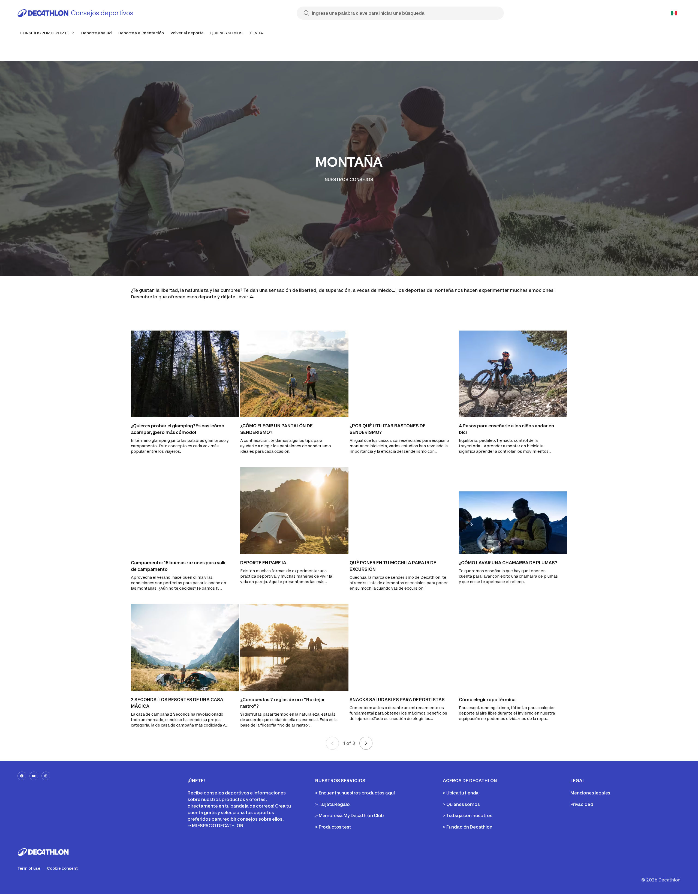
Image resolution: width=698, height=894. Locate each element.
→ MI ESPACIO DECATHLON (215, 825)
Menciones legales (590, 793)
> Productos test (333, 827)
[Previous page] (332, 743)
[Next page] (365, 743)
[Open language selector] (674, 13)
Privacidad (581, 804)
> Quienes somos (461, 804)
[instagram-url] (45, 776)
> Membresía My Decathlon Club (349, 815)
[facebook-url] (21, 776)
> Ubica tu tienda (461, 793)
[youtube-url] (33, 776)
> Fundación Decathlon (467, 827)
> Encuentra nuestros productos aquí (355, 793)
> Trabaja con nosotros (467, 815)
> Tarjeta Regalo (332, 804)
